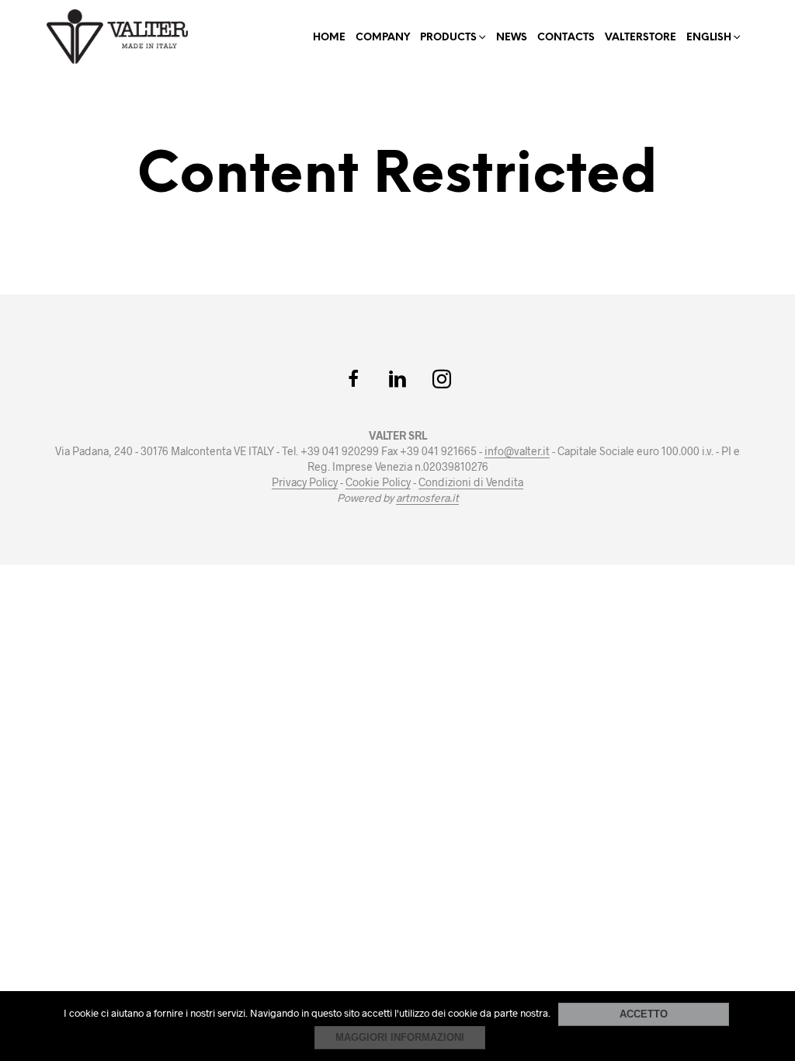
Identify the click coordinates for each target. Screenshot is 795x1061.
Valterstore (640, 38)
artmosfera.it (427, 498)
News (511, 38)
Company (383, 38)
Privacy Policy (305, 482)
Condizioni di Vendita (470, 482)
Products (448, 38)
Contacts (566, 38)
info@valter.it (517, 451)
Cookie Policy (378, 482)
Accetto (644, 1014)
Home (329, 38)
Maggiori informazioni (399, 1037)
